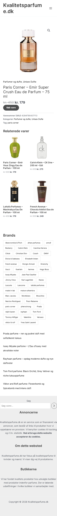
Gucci (7, 269)
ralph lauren (10, 312)
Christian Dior (21, 253)
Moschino (40, 296)
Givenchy (44, 264)
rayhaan (24, 312)
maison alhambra (28, 290)
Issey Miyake (10, 275)
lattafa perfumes (37, 285)
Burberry (8, 248)
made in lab (10, 290)
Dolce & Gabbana (12, 259)
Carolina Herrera (40, 248)
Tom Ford (37, 312)
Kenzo (41, 280)
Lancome (21, 285)
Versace (40, 317)
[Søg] (54, 406)
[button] (49, 30)
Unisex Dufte (29, 81)
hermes (31, 269)
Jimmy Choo (10, 280)
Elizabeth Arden (31, 259)
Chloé (7, 253)
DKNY (46, 253)
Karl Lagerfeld (27, 280)
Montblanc (26, 296)
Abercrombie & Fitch (13, 243)
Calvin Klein (23, 248)
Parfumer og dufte (12, 81)
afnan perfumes (34, 243)
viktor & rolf (10, 322)
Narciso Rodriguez (13, 301)
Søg (29, 401)
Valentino (27, 317)
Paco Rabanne (32, 301)
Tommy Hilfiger (11, 317)
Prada (39, 306)
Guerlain (19, 269)
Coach (35, 253)
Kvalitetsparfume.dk (22, 8)
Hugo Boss (44, 269)
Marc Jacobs (10, 296)
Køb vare (11, 107)
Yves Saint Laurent (28, 322)
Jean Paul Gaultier (29, 275)
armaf (48, 243)
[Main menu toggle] (51, 8)
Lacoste (8, 285)
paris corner (13, 123)
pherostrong (26, 306)
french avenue (11, 264)
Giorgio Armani (28, 264)
